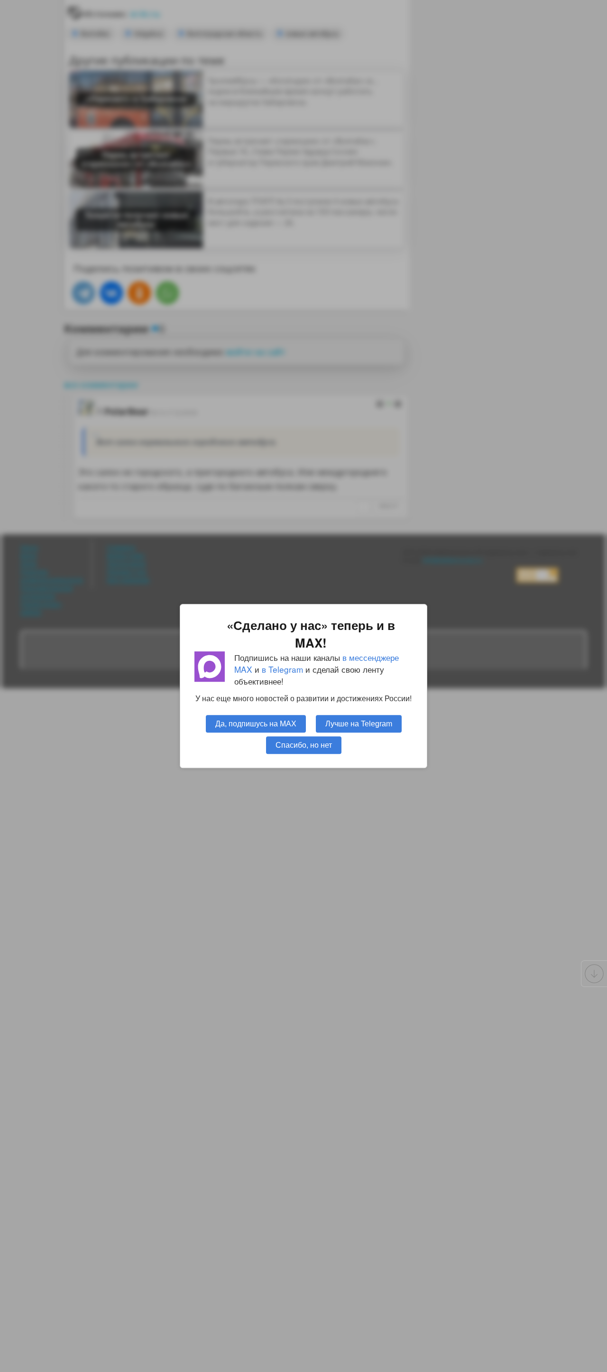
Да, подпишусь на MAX (255, 723)
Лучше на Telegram (358, 723)
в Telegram (282, 669)
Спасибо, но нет (304, 745)
